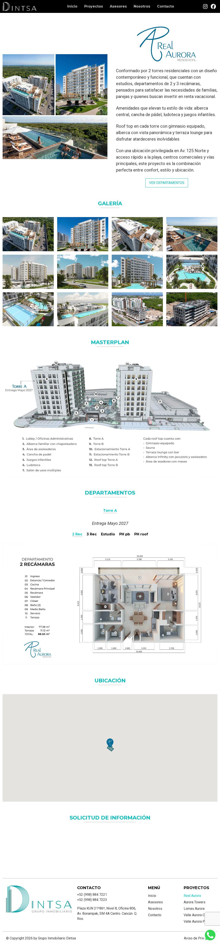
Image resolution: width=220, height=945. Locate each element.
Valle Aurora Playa (197, 921)
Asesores (118, 6)
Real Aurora (192, 896)
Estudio (108, 534)
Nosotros (142, 6)
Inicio (72, 6)
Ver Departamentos (166, 183)
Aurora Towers (194, 902)
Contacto (165, 6)
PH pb (124, 534)
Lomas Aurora (194, 909)
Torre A (110, 510)
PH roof (141, 534)
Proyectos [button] (93, 6)
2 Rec (77, 534)
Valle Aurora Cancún (198, 915)
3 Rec (92, 534)
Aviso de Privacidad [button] (199, 938)
